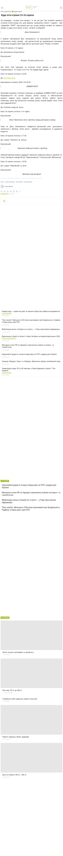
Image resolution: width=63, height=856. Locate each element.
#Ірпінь (2, 182)
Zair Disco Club (9, 78)
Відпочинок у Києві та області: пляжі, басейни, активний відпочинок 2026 (31, 336)
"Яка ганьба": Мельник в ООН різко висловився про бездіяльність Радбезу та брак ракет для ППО (31, 321)
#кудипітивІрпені (28, 182)
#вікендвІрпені (19, 182)
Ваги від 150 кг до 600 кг (12, 690)
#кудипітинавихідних (10, 182)
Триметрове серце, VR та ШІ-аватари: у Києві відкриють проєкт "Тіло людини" (28, 369)
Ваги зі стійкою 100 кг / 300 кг (14, 775)
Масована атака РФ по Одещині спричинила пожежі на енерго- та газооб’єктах (28, 346)
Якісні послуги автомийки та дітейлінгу (18, 652)
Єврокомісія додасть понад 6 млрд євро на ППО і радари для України (29, 354)
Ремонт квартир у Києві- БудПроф (15, 737)
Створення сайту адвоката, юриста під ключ (19, 699)
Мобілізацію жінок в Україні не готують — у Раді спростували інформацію (31, 329)
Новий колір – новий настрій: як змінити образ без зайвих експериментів (31, 311)
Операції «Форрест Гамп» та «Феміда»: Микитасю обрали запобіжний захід (31, 361)
